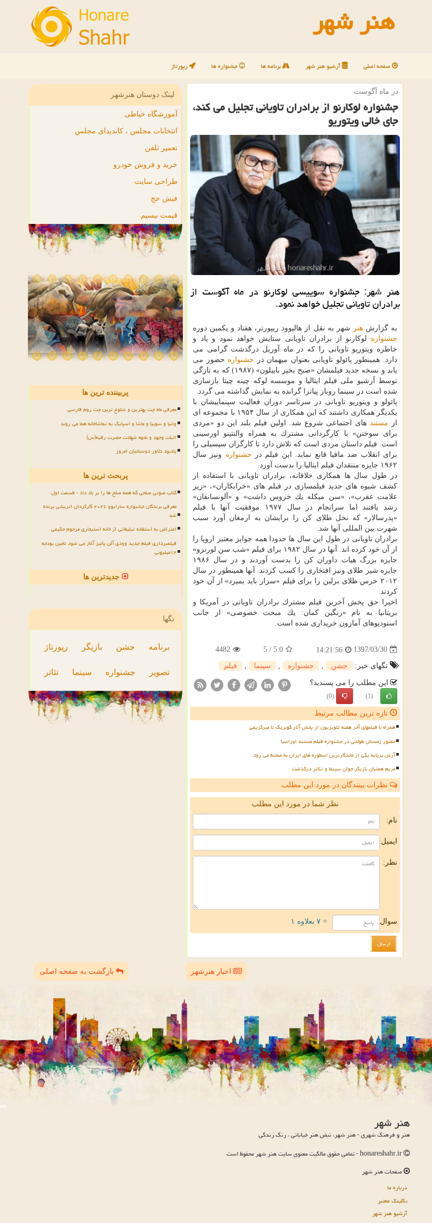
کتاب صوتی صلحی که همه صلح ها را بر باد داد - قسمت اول (113, 492)
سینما (262, 666)
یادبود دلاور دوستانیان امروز (146, 451)
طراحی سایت (156, 181)
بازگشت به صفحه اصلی (78, 971)
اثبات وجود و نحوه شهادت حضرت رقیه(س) (131, 437)
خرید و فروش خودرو (145, 165)
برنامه (159, 646)
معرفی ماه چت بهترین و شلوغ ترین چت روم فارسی (121, 409)
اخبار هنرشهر (212, 971)
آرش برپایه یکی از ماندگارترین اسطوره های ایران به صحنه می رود (324, 755)
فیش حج (164, 198)
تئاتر (51, 672)
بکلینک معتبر (392, 1200)
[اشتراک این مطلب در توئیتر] (217, 684)
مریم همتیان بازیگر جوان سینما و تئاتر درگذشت (343, 769)
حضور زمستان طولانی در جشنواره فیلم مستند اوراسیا (338, 741)
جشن (339, 666)
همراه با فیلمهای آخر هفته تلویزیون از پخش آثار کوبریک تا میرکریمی (322, 727)
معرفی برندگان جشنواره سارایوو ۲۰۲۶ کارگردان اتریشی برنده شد (109, 511)
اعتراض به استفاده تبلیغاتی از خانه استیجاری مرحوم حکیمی (113, 529)
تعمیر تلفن (161, 148)
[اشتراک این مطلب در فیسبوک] (234, 684)
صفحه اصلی (378, 66)
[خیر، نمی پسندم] (344, 696)
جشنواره (384, 339)
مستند (379, 423)
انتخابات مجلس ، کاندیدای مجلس (126, 131)
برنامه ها (271, 66)
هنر (358, 328)
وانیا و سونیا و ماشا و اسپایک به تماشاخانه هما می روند (118, 423)
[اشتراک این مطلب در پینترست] (284, 684)
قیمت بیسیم (159, 215)
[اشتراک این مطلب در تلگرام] (250, 684)
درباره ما (397, 1187)
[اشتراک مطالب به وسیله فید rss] (200, 684)
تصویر (159, 672)
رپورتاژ (180, 66)
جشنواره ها (225, 66)
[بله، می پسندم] (388, 696)
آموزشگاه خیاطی (151, 114)
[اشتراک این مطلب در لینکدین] (267, 684)
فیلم (230, 666)
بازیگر (92, 646)
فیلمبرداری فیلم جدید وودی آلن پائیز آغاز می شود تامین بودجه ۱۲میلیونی (109, 547)
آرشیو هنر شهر (324, 66)
